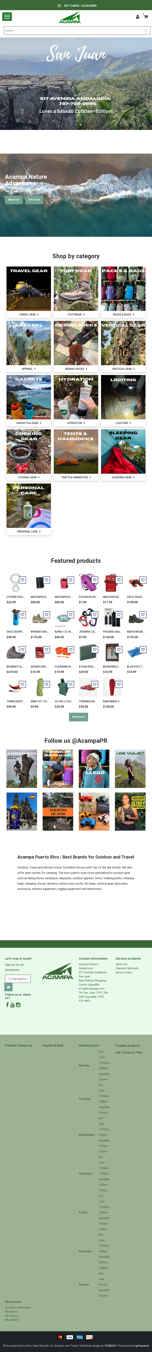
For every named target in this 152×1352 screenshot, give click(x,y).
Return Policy (124, 972)
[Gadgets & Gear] (28, 397)
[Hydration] (76, 397)
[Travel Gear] (28, 288)
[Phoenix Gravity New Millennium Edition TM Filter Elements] (112, 615)
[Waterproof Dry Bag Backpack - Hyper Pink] (64, 580)
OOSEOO (110, 1345)
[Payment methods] (76, 1337)
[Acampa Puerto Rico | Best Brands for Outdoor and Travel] (70, 17)
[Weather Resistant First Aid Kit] (112, 580)
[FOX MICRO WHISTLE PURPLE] (88, 580)
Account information (18, 1307)
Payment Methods (127, 968)
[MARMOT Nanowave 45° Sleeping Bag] (112, 685)
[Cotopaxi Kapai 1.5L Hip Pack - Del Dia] (64, 615)
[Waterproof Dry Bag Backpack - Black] (40, 580)
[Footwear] (76, 288)
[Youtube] (12, 1005)
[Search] (147, 29)
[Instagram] (18, 1005)
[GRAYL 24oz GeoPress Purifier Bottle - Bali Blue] (15, 615)
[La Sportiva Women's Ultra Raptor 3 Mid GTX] (15, 650)
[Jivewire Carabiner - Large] (88, 615)
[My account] (137, 17)
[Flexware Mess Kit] (64, 650)
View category (28, 285)
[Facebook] (7, 1005)
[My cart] (146, 17)
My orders (11, 1311)
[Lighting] (123, 397)
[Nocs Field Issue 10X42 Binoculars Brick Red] (136, 580)
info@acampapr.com (92, 988)
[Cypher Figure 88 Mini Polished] (15, 580)
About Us (13, 199)
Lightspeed (141, 1345)
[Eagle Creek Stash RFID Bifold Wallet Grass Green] (88, 650)
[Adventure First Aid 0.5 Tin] (40, 650)
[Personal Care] (28, 505)
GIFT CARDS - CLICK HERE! (80, 5)
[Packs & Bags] (123, 288)
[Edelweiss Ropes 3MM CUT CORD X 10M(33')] (40, 685)
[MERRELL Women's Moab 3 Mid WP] (40, 615)
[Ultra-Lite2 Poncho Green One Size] (64, 685)
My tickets (11, 1315)
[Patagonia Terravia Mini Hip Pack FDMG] (88, 685)
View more (78, 716)
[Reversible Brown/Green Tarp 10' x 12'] (112, 650)
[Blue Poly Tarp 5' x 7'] (136, 650)
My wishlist (12, 1320)
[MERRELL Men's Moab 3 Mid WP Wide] (136, 615)
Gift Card (34, 199)
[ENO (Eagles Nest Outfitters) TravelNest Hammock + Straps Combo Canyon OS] (15, 685)
